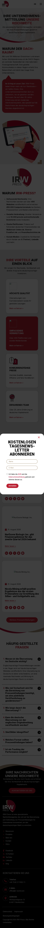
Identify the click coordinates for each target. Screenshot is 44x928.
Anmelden (12, 486)
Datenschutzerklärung (17, 477)
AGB (19, 474)
